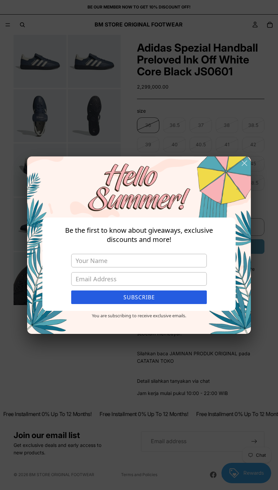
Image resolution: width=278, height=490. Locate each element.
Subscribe (139, 297)
